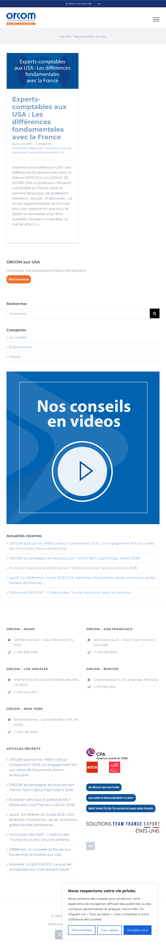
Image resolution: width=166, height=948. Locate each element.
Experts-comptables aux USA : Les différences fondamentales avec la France (39, 118)
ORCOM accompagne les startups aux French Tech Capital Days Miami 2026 (74, 558)
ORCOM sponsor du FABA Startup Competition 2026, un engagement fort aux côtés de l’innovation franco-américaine (43, 767)
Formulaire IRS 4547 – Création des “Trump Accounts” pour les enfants (69, 592)
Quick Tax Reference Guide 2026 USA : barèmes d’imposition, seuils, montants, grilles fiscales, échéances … (43, 819)
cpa (14, 152)
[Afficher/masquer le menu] (156, 19)
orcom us (57, 152)
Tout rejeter (109, 930)
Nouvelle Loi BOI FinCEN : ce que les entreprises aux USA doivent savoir (40, 866)
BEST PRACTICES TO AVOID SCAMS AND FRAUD (120, 808)
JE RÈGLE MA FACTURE (103, 787)
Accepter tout (137, 930)
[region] (109, 911)
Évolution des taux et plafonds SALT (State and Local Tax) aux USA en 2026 (73, 568)
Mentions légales (61, 924)
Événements (20, 347)
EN (90, 846)
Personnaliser (82, 930)
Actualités (19, 148)
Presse (15, 357)
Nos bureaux (19, 279)
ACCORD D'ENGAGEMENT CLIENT (111, 798)
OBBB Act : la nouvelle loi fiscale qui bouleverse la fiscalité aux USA (39, 852)
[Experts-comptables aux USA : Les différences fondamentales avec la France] (42, 71)
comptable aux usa (57, 148)
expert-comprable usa (34, 152)
